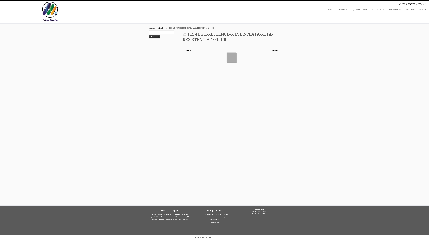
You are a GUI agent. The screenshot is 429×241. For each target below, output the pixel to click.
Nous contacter (378, 10)
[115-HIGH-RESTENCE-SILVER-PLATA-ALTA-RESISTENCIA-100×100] (231, 57)
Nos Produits (342, 10)
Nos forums (410, 10)
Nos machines (214, 219)
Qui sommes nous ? (360, 10)
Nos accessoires (214, 222)
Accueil (329, 10)
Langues (422, 10)
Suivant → (276, 50)
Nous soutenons (395, 10)
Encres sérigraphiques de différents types (214, 217)
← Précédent (188, 50)
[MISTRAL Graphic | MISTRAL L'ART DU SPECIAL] (49, 12)
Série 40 (160, 28)
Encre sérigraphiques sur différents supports (214, 214)
